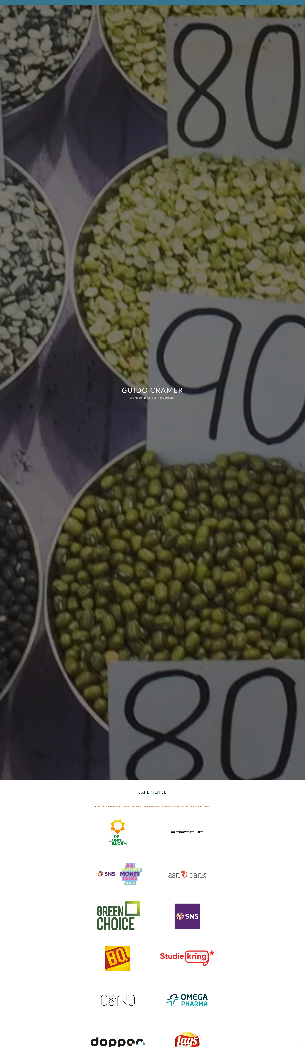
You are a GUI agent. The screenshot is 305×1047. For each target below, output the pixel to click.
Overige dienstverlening (151, 806)
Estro (118, 995)
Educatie (118, 806)
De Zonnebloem (118, 827)
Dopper (118, 1037)
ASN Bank (187, 869)
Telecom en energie (128, 806)
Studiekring (187, 953)
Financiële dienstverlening (106, 806)
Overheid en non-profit (167, 806)
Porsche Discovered (187, 827)
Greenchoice (117, 911)
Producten (139, 806)
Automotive (206, 806)
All (96, 806)
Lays (187, 1037)
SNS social (187, 911)
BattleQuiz (118, 953)
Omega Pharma (187, 995)
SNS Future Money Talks (118, 869)
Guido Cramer (152, 390)
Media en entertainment (194, 806)
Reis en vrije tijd (180, 806)
